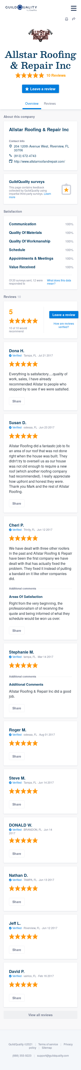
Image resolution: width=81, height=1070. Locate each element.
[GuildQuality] (21, 8)
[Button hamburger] (73, 8)
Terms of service (48, 1044)
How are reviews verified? (64, 324)
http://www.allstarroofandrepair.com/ (39, 161)
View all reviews (40, 1015)
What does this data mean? (59, 282)
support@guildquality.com (53, 1055)
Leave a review (42, 88)
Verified (17, 355)
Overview (31, 103)
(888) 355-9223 (22, 1055)
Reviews (50, 103)
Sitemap (47, 1047)
